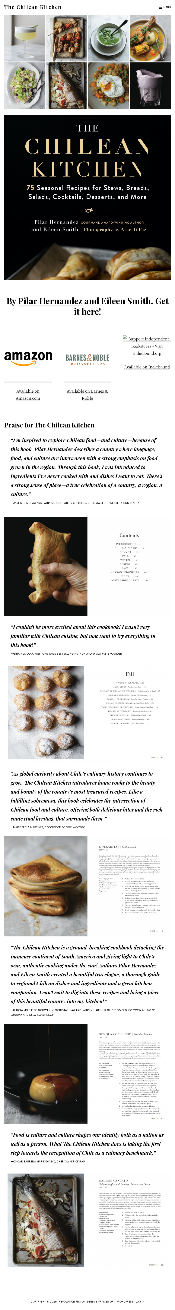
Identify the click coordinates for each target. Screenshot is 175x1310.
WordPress (125, 1301)
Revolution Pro (70, 1301)
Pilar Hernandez (50, 300)
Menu (167, 7)
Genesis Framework (100, 1301)
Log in (140, 1301)
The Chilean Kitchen (33, 6)
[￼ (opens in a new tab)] (147, 339)
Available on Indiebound (147, 367)
